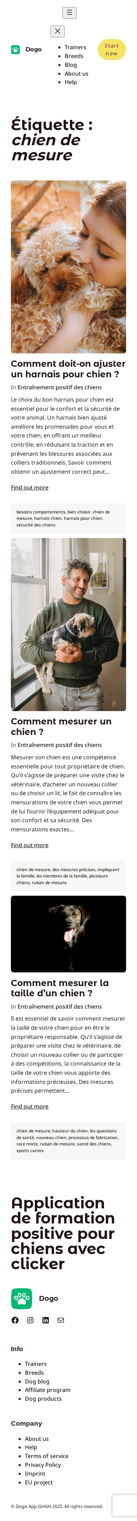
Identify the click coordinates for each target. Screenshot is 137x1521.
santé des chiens (94, 1144)
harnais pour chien (83, 518)
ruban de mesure (49, 883)
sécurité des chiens (36, 525)
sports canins (30, 1150)
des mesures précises (74, 870)
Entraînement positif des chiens (60, 387)
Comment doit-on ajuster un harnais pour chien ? (68, 369)
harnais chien (48, 518)
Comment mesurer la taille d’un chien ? (60, 988)
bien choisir (79, 512)
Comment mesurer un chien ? (61, 726)
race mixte (27, 1144)
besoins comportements (41, 512)
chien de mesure (33, 870)
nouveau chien (51, 1137)
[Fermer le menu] (58, 31)
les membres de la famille (62, 876)
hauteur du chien (70, 1131)
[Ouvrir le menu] (70, 13)
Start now (112, 49)
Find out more (29, 487)
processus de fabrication (93, 1137)
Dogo (34, 49)
